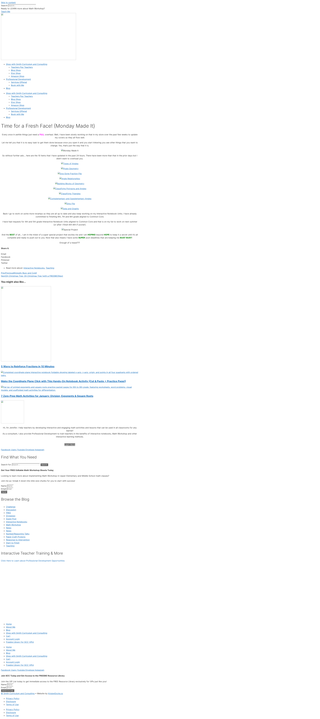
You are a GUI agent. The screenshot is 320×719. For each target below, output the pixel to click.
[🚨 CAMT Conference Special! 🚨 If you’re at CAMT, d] (160, 577)
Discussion (11, 509)
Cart (8, 636)
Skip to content (8, 2)
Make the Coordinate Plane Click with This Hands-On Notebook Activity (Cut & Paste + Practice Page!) (63, 381)
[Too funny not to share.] (96, 565)
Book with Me (17, 85)
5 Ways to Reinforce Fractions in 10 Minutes (27, 366)
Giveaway (10, 516)
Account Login (13, 639)
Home (9, 624)
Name (4, 486)
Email (4, 489)
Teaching (50, 268)
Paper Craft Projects (15, 537)
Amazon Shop (17, 76)
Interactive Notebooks (34, 268)
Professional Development (18, 79)
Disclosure (11, 701)
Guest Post (11, 519)
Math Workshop (13, 525)
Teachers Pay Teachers (22, 67)
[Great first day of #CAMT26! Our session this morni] (287, 580)
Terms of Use (12, 704)
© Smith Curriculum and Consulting (18, 693)
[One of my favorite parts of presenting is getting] (223, 591)
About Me (10, 627)
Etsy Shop (16, 73)
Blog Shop (16, 70)
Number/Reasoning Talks (17, 534)
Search (4, 5)
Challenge (10, 506)
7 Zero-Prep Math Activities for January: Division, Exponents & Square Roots (47, 395)
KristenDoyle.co (55, 693)
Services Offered (19, 82)
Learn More (69, 444)
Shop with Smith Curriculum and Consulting (26, 64)
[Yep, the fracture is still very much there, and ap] (32, 580)
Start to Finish (12, 543)
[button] (69, 253)
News (8, 528)
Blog (8, 88)
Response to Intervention (18, 540)
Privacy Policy (12, 698)
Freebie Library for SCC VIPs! (20, 642)
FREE (8, 512)
